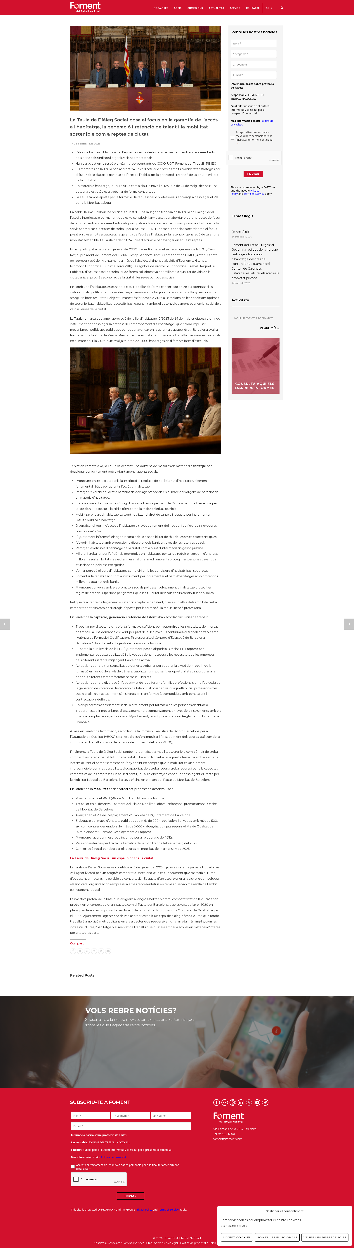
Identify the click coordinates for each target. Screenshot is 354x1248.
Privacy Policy (144, 1209)
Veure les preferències (324, 1237)
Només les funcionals (277, 1237)
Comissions (129, 1243)
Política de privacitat (193, 1243)
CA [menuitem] (267, 8)
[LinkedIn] (101, 951)
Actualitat (145, 1243)
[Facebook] (73, 951)
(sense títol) (240, 232)
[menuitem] (269, 8)
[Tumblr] (94, 951)
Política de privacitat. (114, 1157)
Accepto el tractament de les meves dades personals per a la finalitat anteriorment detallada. (254, 136)
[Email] (108, 951)
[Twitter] (80, 951)
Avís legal (172, 1243)
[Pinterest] (87, 951)
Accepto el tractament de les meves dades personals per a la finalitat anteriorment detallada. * (127, 1166)
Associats (114, 1243)
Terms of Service (254, 193)
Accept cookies (237, 1237)
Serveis (158, 1243)
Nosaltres (99, 1243)
